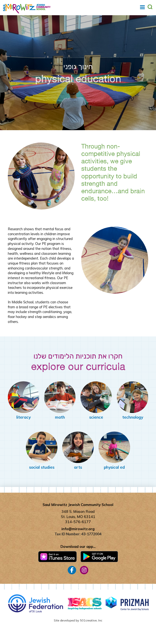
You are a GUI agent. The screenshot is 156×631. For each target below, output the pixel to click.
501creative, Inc (91, 620)
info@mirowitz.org (78, 529)
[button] (142, 7)
